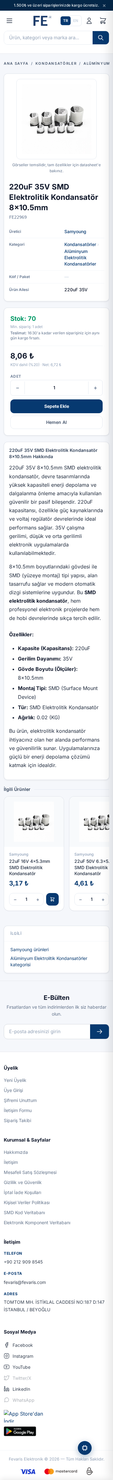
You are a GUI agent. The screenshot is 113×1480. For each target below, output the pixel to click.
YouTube (21, 1367)
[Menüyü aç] (9, 20)
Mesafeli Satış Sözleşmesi (30, 1172)
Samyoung (75, 231)
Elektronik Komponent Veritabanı (37, 1222)
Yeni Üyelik (15, 1080)
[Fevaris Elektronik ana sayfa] (42, 20)
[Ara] (101, 37)
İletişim (11, 1162)
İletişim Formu (18, 1110)
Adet (15, 376)
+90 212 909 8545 (23, 1261)
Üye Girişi (13, 1090)
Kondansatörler (80, 244)
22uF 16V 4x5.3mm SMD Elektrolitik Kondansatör (29, 867)
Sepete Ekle (56, 406)
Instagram (23, 1356)
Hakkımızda (16, 1152)
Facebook (23, 1345)
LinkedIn (21, 1389)
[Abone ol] (99, 1031)
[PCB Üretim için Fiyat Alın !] (85, 1448)
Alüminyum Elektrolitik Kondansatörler (80, 257)
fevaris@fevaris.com (25, 1282)
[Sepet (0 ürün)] (103, 20)
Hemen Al (56, 422)
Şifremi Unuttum (20, 1100)
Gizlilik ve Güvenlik (23, 1182)
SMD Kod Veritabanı (24, 1212)
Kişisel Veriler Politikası (27, 1202)
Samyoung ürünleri (29, 949)
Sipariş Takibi (17, 1120)
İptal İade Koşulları (22, 1192)
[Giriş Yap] (89, 20)
